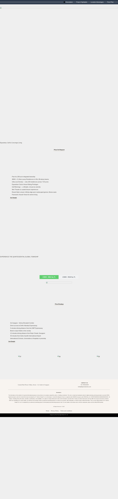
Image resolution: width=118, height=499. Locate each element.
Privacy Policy (55, 411)
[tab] (49, 277)
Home (47, 411)
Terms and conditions (66, 411)
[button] (2, 363)
